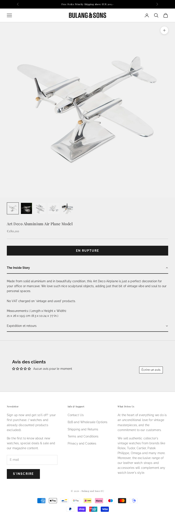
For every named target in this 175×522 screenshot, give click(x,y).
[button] (87, 268)
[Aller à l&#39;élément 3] (40, 208)
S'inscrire (23, 473)
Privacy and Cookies (82, 443)
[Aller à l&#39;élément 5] (67, 208)
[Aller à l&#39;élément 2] (26, 208)
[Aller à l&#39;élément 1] (13, 208)
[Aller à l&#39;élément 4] (54, 208)
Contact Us (76, 415)
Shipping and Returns (83, 429)
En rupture (87, 250)
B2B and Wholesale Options (88, 422)
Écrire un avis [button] (150, 369)
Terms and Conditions (83, 436)
